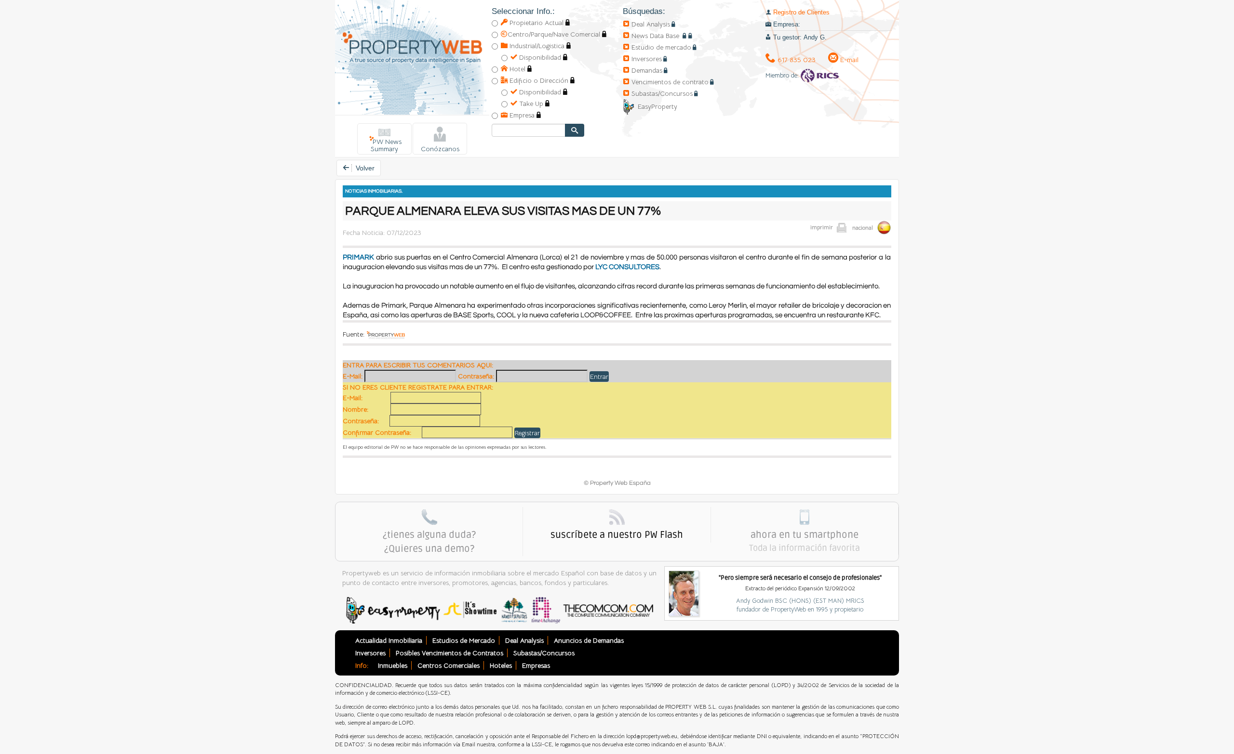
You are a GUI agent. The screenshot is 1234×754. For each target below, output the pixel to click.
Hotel (516, 69)
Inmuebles (392, 665)
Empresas (536, 665)
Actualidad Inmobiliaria (388, 640)
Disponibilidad (539, 57)
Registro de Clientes (801, 12)
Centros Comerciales (448, 665)
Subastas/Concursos (662, 93)
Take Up (530, 103)
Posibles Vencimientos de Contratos (449, 653)
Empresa (521, 115)
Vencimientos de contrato (670, 82)
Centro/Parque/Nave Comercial (554, 34)
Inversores (646, 58)
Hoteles (501, 665)
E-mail (848, 59)
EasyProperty (657, 106)
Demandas (646, 70)
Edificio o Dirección (538, 80)
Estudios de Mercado (463, 640)
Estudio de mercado (661, 47)
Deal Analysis (650, 24)
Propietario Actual (535, 22)
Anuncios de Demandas (589, 640)
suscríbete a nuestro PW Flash (616, 535)
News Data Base (656, 35)
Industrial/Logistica (536, 45)
